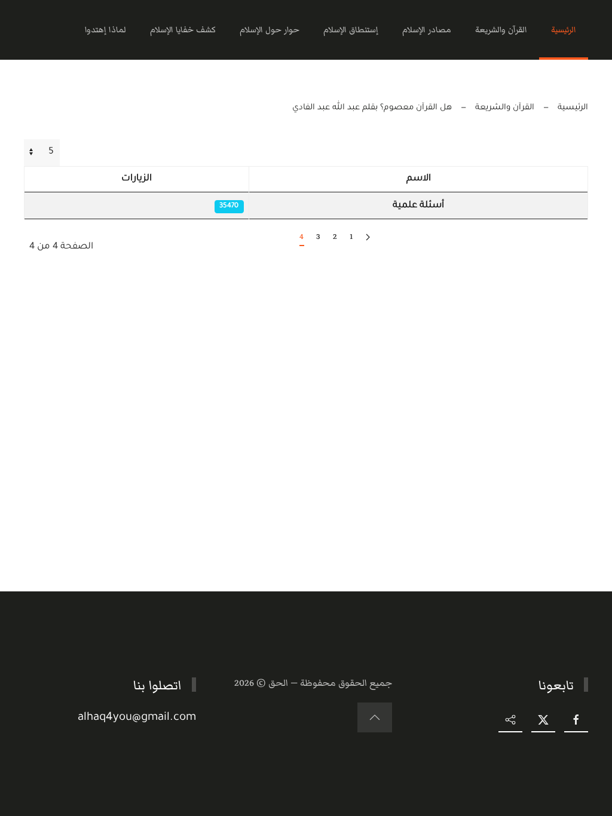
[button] (374, 717)
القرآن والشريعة (501, 29)
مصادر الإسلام (426, 29)
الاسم (418, 179)
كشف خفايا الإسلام (183, 29)
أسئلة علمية (418, 206)
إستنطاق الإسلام (350, 29)
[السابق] (368, 237)
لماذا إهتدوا (105, 29)
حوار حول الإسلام (269, 29)
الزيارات (136, 179)
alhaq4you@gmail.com (137, 717)
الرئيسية (563, 29)
